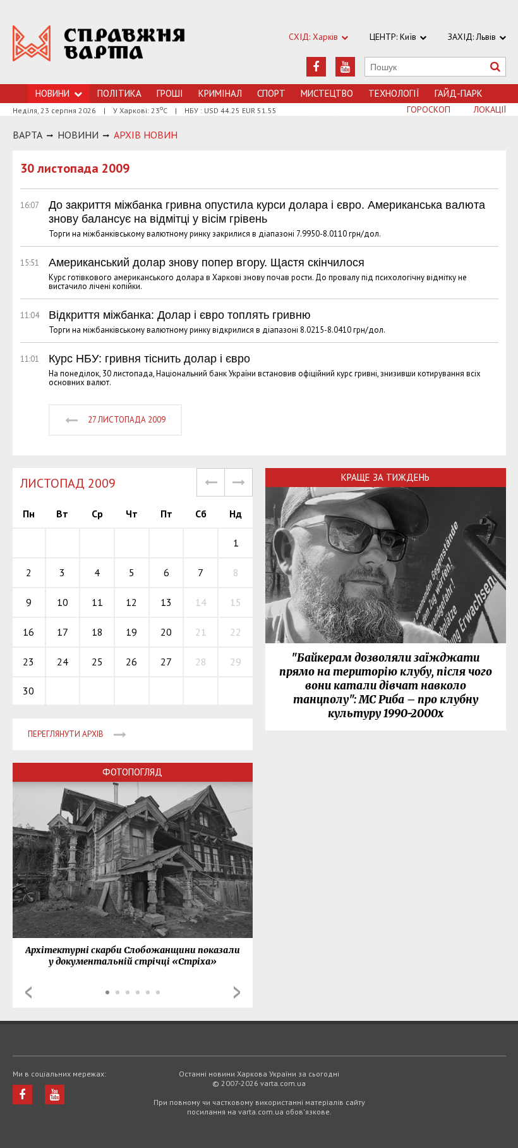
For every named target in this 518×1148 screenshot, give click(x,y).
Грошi (170, 93)
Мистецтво (327, 93)
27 (166, 661)
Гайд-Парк (459, 93)
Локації (490, 109)
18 (97, 632)
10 (62, 602)
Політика (119, 93)
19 (131, 632)
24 (62, 661)
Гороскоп (428, 109)
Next (237, 992)
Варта (27, 134)
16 (28, 632)
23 (28, 661)
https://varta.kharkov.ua (99, 49)
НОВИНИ (78, 134)
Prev (28, 992)
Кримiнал (220, 93)
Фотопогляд (132, 772)
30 (28, 690)
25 (97, 661)
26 (131, 661)
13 (166, 602)
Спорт (271, 93)
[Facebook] (316, 67)
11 (97, 602)
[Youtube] (345, 67)
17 (62, 632)
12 (131, 602)
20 (166, 632)
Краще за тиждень (385, 477)
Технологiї (393, 93)
